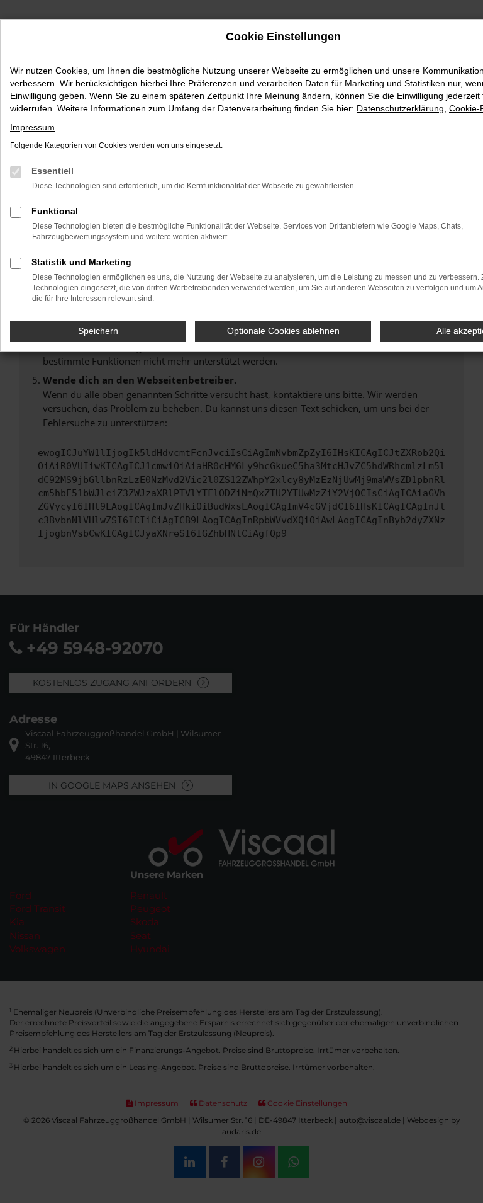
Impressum (32, 127)
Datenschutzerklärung (400, 108)
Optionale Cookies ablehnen (283, 331)
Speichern (98, 331)
